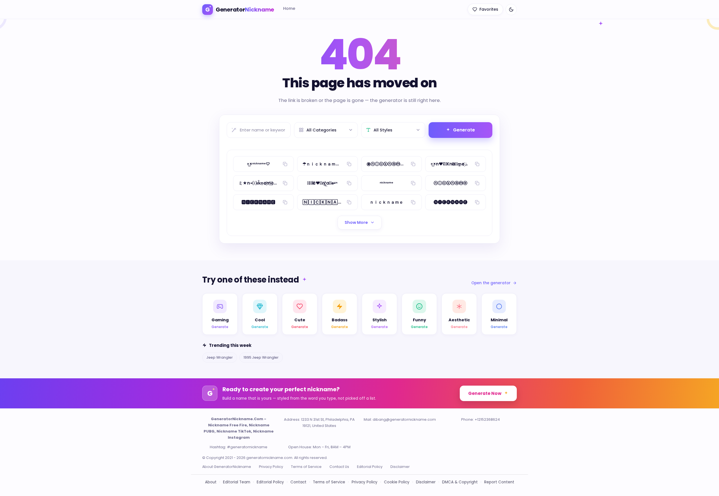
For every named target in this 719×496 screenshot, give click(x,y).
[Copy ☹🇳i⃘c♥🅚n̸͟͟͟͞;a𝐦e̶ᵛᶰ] (349, 183)
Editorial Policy (370, 466)
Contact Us (339, 466)
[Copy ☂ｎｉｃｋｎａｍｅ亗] (349, 164)
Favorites (488, 9)
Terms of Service (306, 466)
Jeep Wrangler (219, 357)
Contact (298, 482)
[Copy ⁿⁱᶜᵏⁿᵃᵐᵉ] (413, 183)
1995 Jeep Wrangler (261, 357)
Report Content (499, 482)
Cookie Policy (396, 482)
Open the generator (491, 283)
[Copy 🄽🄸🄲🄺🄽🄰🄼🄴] (349, 202)
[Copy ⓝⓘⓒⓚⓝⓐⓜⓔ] (477, 183)
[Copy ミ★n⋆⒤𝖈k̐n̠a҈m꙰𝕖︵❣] (285, 183)
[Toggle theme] (511, 9)
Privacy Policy (271, 466)
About (211, 482)
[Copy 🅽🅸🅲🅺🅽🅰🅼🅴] (285, 202)
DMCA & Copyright (460, 482)
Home (289, 8)
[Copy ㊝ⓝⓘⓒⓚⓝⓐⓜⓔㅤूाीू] (413, 164)
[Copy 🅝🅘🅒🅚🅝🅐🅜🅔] (477, 202)
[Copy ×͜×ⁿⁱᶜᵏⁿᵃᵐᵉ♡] (285, 164)
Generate (464, 130)
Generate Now (484, 393)
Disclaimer (400, 466)
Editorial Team (236, 482)
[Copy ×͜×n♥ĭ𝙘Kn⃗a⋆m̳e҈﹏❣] (477, 164)
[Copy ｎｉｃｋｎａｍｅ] (413, 202)
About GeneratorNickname (226, 466)
